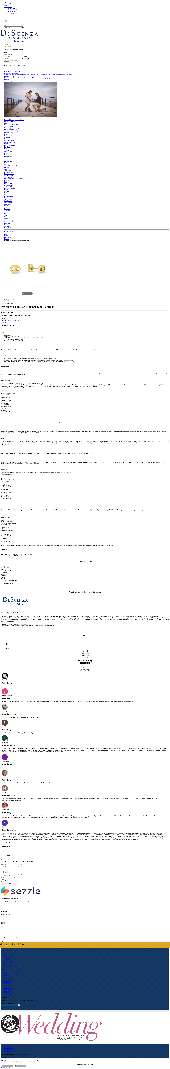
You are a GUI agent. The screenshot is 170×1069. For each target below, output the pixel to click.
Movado (6, 194)
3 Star (83, 653)
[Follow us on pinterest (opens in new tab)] (86, 16)
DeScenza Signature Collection (13, 178)
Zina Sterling (8, 210)
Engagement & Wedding (12, 71)
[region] (27, 269)
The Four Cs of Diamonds (30, 78)
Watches (6, 150)
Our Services (8, 225)
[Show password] (28, 58)
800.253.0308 (8, 994)
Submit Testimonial (11, 883)
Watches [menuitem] (6, 977)
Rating (2, 871)
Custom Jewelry (8, 221)
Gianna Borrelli (6, 809)
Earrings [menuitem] (6, 139)
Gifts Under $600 (13, 166)
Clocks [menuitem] (6, 153)
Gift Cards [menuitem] (7, 982)
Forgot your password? (11, 60)
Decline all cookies (7, 1066)
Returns (10, 322)
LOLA (6, 190)
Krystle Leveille (6, 827)
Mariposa (6, 191)
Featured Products (9, 156)
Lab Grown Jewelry (9, 188)
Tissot (6, 207)
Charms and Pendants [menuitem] (10, 136)
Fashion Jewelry (9, 121)
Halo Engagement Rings (26, 74)
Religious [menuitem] (7, 147)
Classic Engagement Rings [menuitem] (11, 128)
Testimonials (7, 958)
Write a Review (6, 846)
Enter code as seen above (23, 882)
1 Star (83, 657)
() (88, 650)
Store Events (7, 960)
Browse (6, 52)
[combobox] (12, 27)
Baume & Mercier (9, 174)
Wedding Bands (54, 74)
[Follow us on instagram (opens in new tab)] (86, 19)
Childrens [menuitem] (7, 137)
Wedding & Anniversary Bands (41, 74)
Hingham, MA (8, 991)
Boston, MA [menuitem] (11, 8)
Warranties (17, 322)
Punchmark (11, 1057)
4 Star (83, 651)
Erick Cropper (6, 727)
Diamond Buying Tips (44, 78)
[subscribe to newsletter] (19, 1005)
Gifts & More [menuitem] (8, 978)
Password (23, 58)
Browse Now (5, 946)
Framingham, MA (9, 989)
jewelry (6, 235)
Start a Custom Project (65, 74)
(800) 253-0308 (5, 300)
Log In (6, 62)
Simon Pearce (8, 202)
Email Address (21, 866)
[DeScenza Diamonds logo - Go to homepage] (19, 39)
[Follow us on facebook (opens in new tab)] (86, 17)
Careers (6, 218)
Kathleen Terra (6, 761)
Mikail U (4, 680)
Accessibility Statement (10, 1051)
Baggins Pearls (8, 172)
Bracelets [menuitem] (6, 134)
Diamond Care (55, 78)
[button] (86, 7)
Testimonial (19, 874)
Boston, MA (7, 988)
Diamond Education (9, 76)
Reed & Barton (8, 197)
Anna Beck (7, 170)
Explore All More (9, 231)
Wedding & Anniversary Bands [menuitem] (13, 131)
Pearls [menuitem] (6, 143)
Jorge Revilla (8, 186)
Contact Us (7, 965)
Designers (7, 167)
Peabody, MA (8, 992)
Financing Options (9, 81)
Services (6, 957)
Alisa (5, 169)
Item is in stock (4, 555)
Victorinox (7, 209)
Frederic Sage (8, 183)
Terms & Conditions (10, 1049)
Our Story (7, 226)
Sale (5, 123)
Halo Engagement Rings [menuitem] (11, 129)
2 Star (83, 655)
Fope (5, 182)
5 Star (83, 650)
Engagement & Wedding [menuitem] (11, 974)
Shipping (4, 322)
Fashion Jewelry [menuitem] (8, 975)
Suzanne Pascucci (7, 695)
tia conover (5, 742)
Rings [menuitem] (6, 148)
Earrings (6, 239)
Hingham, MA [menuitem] (12, 11)
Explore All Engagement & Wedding (14, 120)
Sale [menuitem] (5, 972)
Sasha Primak (8, 199)
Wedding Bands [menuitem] (8, 126)
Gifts (6, 164)
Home (6, 234)
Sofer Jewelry (8, 204)
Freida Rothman (8, 185)
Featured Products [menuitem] (9, 980)
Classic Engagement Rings (11, 74)
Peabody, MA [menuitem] (12, 13)
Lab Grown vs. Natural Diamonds (13, 78)
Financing (7, 79)
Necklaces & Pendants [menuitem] (10, 142)
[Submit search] (22, 27)
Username (24, 56)
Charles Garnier (8, 175)
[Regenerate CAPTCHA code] (5, 880)
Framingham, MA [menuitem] (13, 10)
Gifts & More (8, 151)
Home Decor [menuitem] (8, 155)
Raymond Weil (8, 196)
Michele (6, 193)
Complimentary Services (11, 220)
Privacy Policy (8, 963)
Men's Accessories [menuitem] (9, 140)
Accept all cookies (20, 1066)
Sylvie (6, 205)
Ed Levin (6, 180)
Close (2, 883)
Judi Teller (4, 711)
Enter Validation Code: (6, 876)
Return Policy (8, 228)
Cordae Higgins (6, 777)
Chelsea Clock (8, 177)
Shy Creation (8, 201)
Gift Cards (7, 158)
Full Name (20, 864)
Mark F (4, 792)
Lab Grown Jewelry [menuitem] (9, 145)
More (6, 217)
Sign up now (21, 65)
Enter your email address (8, 1003)
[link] (86, 5)
